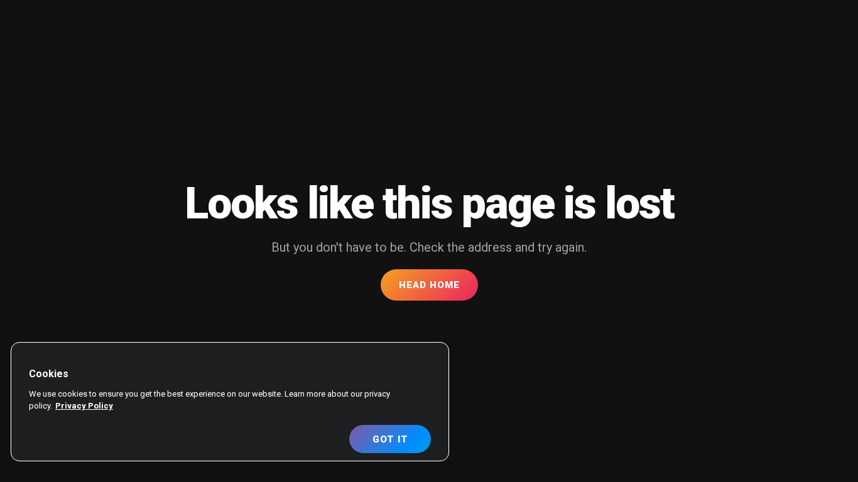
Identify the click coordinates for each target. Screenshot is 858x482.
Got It (390, 439)
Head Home (429, 285)
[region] (230, 401)
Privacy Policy (84, 405)
